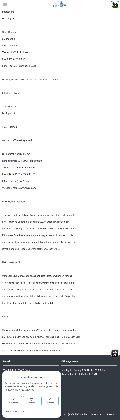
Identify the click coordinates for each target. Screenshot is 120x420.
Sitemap (110, 414)
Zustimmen (13, 403)
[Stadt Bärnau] (60, 6)
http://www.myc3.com (24, 187)
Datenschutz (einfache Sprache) (71, 414)
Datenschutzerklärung (13, 411)
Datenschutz (96, 414)
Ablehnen (50, 403)
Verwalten (32, 403)
